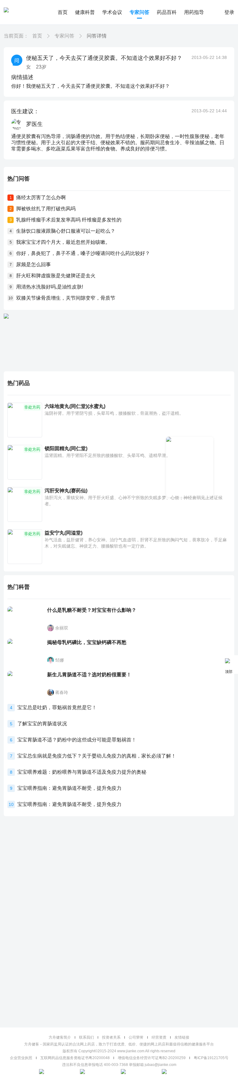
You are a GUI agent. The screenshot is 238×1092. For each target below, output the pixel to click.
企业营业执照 (21, 1058)
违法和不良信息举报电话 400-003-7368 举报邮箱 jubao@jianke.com (119, 1065)
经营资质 (159, 1037)
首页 (63, 12)
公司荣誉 (136, 1037)
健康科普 (85, 12)
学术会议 (112, 12)
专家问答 (139, 12)
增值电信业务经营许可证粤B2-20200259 (152, 1058)
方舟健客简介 (60, 1037)
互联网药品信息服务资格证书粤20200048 (75, 1058)
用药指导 (194, 12)
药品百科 (167, 12)
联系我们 (86, 1037)
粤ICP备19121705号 (211, 1058)
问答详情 (97, 35)
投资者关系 (111, 1037)
